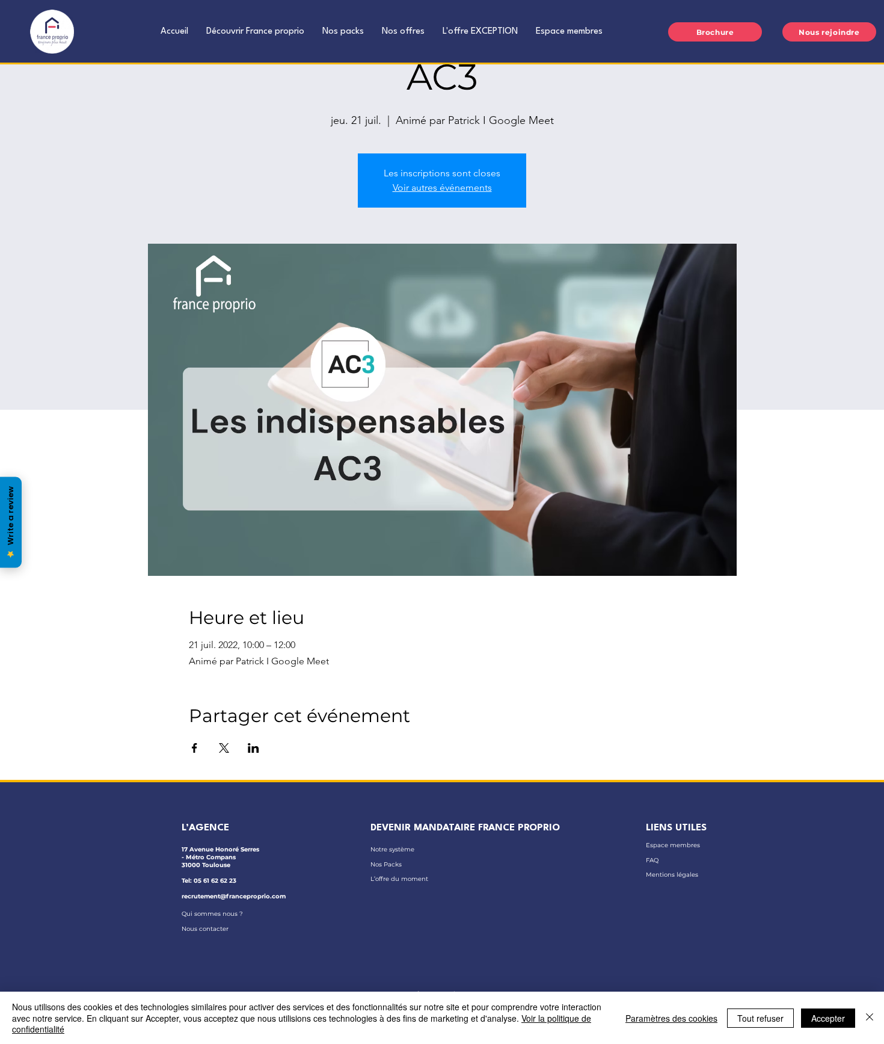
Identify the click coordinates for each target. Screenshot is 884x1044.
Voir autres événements (442, 187)
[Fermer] (869, 1017)
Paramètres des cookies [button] (671, 1018)
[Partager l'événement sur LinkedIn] (253, 748)
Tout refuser (760, 1018)
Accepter (828, 1018)
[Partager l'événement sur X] (224, 748)
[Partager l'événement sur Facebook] (194, 748)
